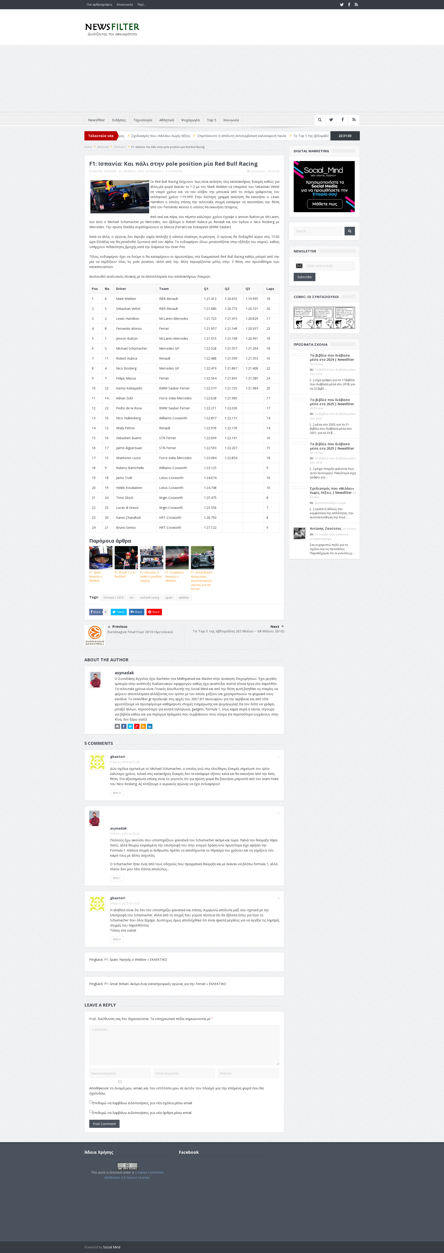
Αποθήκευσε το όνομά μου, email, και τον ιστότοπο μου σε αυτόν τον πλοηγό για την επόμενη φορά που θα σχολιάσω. (176, 1090)
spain (169, 598)
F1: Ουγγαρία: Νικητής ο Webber (175, 576)
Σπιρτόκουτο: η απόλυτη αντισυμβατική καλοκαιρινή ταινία (189, 136)
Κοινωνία (231, 120)
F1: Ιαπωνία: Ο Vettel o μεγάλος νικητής (151, 576)
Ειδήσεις (119, 120)
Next (275, 626)
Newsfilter (96, 120)
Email (275, 171)
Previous (119, 626)
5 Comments (174, 171)
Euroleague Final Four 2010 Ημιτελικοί (140, 631)
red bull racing (149, 598)
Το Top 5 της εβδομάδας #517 (264, 136)
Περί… (142, 4)
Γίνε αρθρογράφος (99, 4)
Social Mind (111, 1247)
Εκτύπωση (258, 171)
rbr (132, 598)
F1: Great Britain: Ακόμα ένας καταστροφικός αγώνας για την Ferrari (202, 580)
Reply (117, 793)
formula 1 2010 (113, 598)
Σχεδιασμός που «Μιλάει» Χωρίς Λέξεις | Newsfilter (332, 490)
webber (184, 598)
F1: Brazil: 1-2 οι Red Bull (125, 574)
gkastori (117, 756)
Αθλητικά (166, 120)
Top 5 (211, 120)
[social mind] (324, 186)
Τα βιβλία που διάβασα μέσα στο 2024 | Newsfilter (332, 357)
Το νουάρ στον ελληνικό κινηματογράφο (325, 136)
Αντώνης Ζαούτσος (326, 528)
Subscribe (304, 277)
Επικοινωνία (125, 4)
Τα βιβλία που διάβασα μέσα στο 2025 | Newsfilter (332, 402)
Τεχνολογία (142, 120)
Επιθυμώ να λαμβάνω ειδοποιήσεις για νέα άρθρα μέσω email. (142, 1112)
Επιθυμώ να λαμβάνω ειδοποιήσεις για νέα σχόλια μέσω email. (142, 1103)
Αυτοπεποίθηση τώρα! (330, 503)
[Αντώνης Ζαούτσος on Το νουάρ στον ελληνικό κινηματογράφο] (299, 533)
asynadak (110, 171)
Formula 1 (156, 171)
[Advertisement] (222, 79)
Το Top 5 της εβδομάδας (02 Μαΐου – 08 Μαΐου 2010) (238, 631)
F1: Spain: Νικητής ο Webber (95, 576)
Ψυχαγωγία (190, 120)
